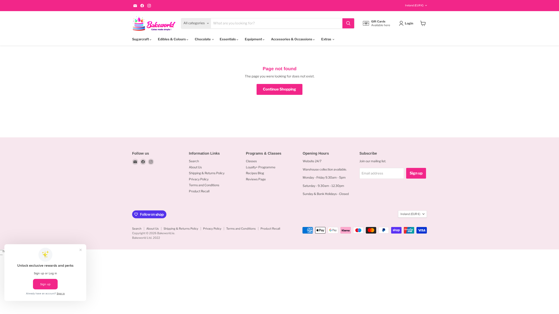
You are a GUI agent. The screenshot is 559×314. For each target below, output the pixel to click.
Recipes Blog (255, 173)
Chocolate (203, 39)
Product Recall (199, 191)
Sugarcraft (141, 39)
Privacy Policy (199, 179)
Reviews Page (256, 179)
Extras (326, 39)
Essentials (228, 39)
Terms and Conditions (204, 185)
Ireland (414, 5)
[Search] (348, 23)
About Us (195, 167)
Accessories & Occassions (292, 39)
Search (194, 161)
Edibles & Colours (172, 39)
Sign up (416, 173)
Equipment (254, 39)
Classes (251, 161)
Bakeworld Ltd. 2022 (146, 237)
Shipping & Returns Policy (206, 173)
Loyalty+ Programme (260, 167)
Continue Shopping (279, 89)
